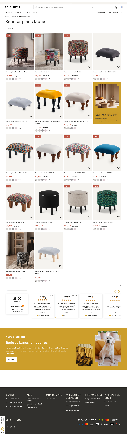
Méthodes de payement (72, 410)
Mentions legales (90, 402)
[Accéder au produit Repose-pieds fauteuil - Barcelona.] (20, 51)
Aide (122, 13)
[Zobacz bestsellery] (107, 103)
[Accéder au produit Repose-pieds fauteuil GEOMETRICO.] (78, 152)
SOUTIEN (107, 405)
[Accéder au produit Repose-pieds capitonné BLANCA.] (20, 100)
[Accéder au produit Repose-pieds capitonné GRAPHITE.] (107, 51)
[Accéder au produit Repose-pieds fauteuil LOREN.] (107, 152)
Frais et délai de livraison (73, 402)
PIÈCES (7, 16)
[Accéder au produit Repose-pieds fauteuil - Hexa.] (49, 51)
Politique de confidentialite (92, 399)
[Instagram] (10, 426)
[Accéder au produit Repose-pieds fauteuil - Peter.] (78, 201)
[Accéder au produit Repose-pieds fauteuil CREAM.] (49, 152)
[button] (35, 7)
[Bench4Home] (14, 426)
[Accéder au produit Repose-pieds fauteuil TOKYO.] (20, 201)
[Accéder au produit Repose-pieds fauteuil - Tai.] (78, 51)
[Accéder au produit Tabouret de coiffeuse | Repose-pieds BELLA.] (49, 250)
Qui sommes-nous (110, 402)
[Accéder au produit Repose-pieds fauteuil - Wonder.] (107, 201)
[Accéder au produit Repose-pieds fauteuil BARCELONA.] (20, 152)
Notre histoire (102, 13)
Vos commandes (51, 399)
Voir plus (11, 359)
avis (18, 310)
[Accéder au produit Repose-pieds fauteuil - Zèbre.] (20, 250)
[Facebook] (7, 426)
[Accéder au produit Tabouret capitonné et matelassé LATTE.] (78, 100)
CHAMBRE (13, 16)
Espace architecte (113, 13)
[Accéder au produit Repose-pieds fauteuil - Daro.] (49, 201)
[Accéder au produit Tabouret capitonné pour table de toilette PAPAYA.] (49, 100)
